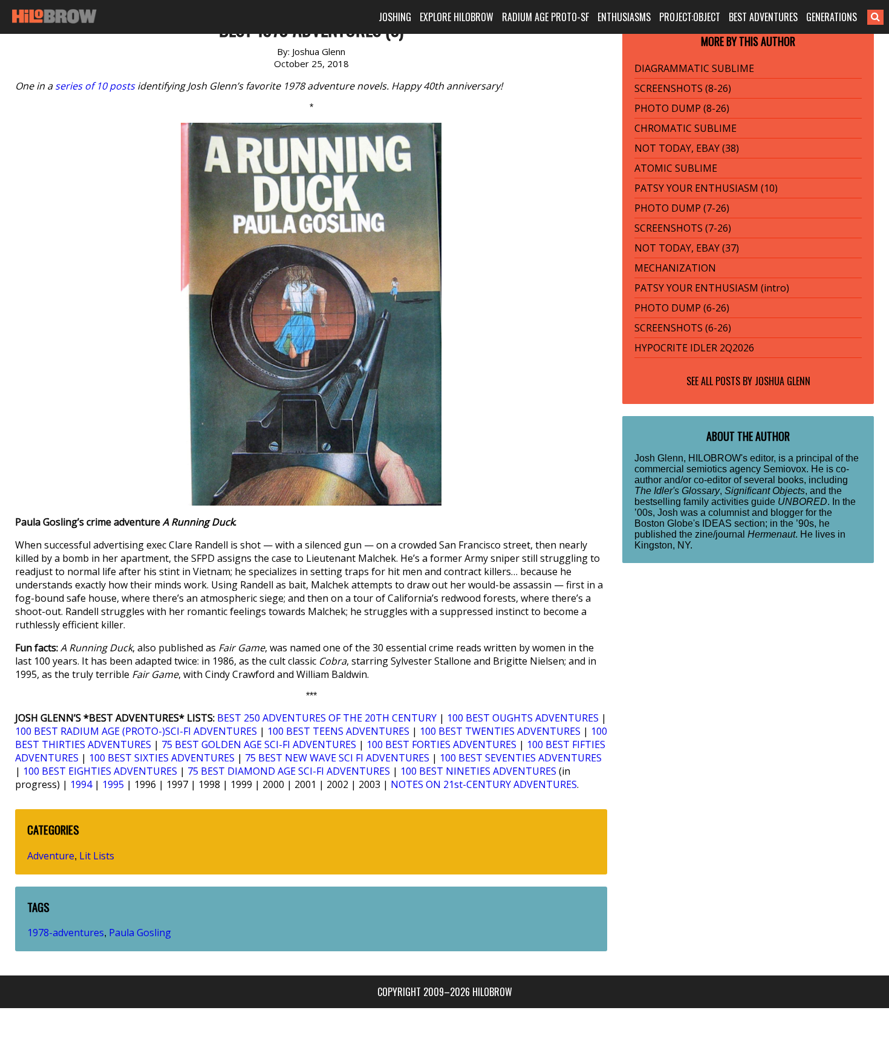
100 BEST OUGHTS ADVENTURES (523, 718)
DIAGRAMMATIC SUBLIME (694, 68)
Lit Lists (96, 855)
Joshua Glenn (782, 381)
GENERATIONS (831, 17)
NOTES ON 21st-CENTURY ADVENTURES (484, 784)
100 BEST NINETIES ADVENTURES (478, 771)
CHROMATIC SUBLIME (685, 128)
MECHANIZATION (675, 268)
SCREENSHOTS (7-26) (682, 228)
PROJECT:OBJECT (689, 17)
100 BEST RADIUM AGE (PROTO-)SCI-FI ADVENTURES (136, 731)
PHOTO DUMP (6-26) (681, 307)
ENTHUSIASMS (624, 17)
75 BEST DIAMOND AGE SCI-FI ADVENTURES (288, 771)
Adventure (50, 855)
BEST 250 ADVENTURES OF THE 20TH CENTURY (327, 718)
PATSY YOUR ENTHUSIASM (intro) (711, 288)
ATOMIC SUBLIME (675, 168)
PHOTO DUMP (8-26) (681, 108)
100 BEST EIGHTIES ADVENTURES (100, 771)
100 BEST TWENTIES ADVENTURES (500, 731)
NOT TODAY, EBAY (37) (686, 248)
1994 (81, 784)
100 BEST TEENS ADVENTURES (338, 731)
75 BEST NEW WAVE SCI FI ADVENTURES (337, 757)
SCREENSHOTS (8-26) (682, 88)
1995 (113, 784)
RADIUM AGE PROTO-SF (545, 17)
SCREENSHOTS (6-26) (682, 327)
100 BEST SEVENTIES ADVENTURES (521, 757)
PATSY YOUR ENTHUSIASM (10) (706, 188)
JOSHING (395, 17)
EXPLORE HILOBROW (456, 17)
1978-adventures (65, 932)
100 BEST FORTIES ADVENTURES (441, 744)
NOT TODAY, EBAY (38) (686, 148)
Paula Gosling (140, 932)
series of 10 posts (95, 86)
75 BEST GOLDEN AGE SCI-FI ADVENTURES (258, 744)
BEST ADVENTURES (763, 17)
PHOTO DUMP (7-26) (681, 208)
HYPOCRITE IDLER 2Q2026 (694, 347)
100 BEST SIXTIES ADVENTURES (162, 757)
